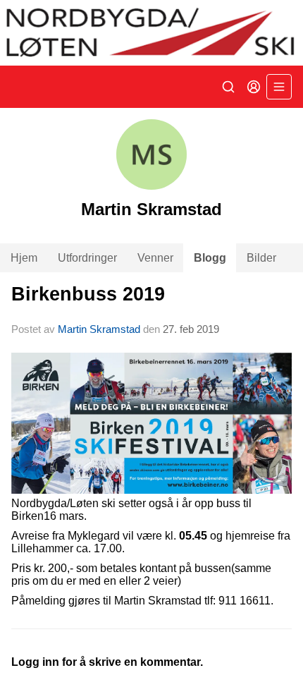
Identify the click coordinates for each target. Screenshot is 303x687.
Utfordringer (87, 258)
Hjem (24, 258)
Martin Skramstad (99, 329)
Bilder (261, 258)
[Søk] (228, 86)
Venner (155, 258)
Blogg (210, 258)
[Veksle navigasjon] (279, 86)
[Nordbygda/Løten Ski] (151, 33)
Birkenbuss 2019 (88, 294)
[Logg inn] (253, 86)
